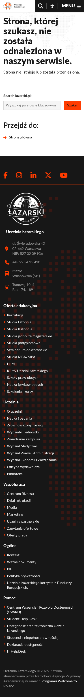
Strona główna (20, 137)
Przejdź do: (21, 125)
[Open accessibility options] (52, 6)
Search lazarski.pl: (17, 96)
